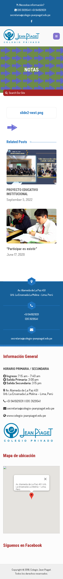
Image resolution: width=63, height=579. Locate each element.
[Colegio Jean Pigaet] (21, 36)
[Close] (45, 479)
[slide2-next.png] (12, 126)
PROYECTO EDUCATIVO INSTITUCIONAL (22, 192)
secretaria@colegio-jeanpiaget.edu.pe (30, 15)
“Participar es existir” (22, 249)
